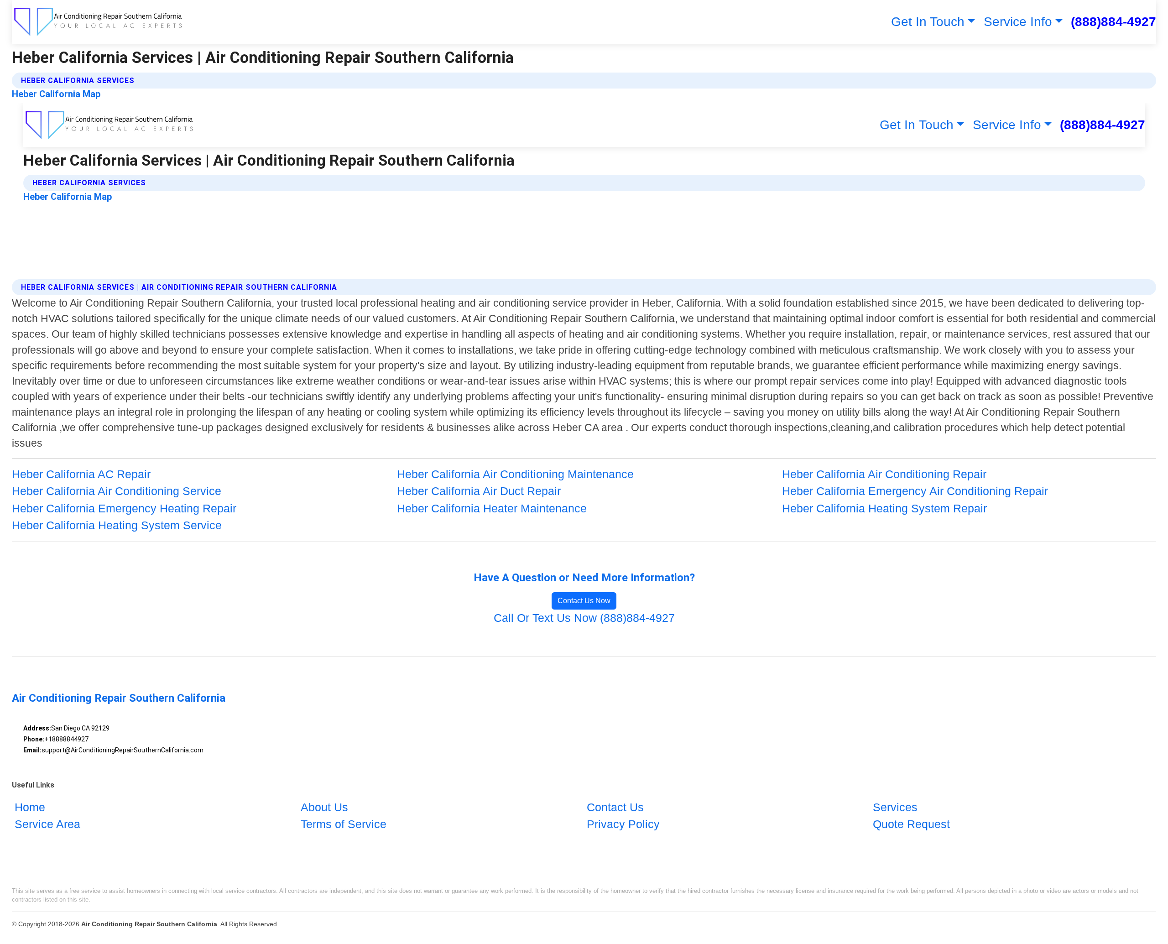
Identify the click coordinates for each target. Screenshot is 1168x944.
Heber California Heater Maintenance (492, 508)
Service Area (47, 824)
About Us (324, 807)
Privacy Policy (623, 824)
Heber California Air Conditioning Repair (884, 474)
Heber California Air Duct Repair (479, 491)
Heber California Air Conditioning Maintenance (515, 474)
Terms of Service (343, 824)
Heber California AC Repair (81, 474)
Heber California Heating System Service (117, 525)
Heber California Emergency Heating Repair (124, 508)
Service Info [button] (1018, 22)
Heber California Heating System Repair (884, 508)
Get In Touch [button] (928, 22)
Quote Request (911, 824)
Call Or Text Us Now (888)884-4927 (584, 617)
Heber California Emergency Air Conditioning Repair (915, 491)
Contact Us (615, 807)
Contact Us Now (584, 601)
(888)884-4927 (1113, 22)
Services (895, 807)
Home (30, 807)
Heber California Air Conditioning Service (116, 491)
